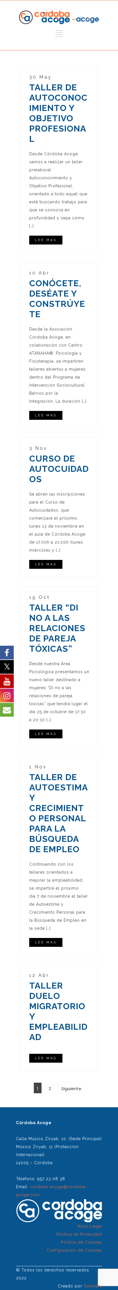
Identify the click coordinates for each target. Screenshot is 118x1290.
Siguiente (71, 1089)
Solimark (93, 1286)
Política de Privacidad (79, 1234)
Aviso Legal (89, 1226)
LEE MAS (46, 240)
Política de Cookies (81, 1242)
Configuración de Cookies (74, 1250)
